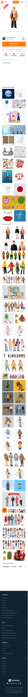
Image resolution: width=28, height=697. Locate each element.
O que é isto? (15, 59)
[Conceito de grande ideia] (8, 285)
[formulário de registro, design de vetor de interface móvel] (5, 140)
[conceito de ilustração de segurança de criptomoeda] (13, 127)
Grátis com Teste (14, 44)
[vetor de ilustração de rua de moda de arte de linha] (5, 500)
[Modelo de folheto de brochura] (8, 160)
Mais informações (6, 63)
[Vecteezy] (2, 2)
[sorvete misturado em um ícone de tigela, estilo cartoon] (8, 235)
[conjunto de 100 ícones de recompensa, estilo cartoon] (8, 184)
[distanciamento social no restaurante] (10, 150)
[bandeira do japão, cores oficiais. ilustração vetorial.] (8, 247)
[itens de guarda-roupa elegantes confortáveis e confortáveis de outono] (8, 425)
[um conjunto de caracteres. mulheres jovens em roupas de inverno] (13, 463)
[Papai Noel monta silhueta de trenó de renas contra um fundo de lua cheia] (8, 94)
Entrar (21, 2)
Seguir (23, 39)
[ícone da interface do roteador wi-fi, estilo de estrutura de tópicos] (19, 172)
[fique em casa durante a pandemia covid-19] (8, 208)
